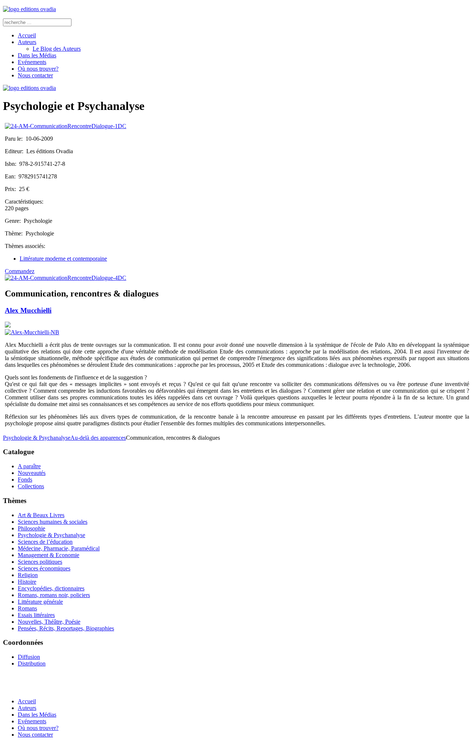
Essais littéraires (36, 615)
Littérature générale (40, 602)
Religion (28, 575)
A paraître (29, 466)
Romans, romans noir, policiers (54, 595)
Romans (27, 608)
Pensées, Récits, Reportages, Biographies (66, 628)
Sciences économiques (44, 568)
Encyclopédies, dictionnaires (51, 588)
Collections (31, 486)
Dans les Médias (37, 55)
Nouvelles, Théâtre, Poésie (49, 622)
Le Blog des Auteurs (57, 49)
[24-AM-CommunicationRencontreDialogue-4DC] (65, 278)
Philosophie (31, 528)
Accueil (27, 35)
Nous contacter (35, 75)
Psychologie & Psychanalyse (36, 438)
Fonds (25, 479)
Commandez (19, 271)
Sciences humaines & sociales (52, 522)
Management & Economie (48, 555)
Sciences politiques (40, 562)
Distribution (32, 663)
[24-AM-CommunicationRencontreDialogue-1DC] (65, 126)
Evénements (32, 62)
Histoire (27, 582)
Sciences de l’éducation (45, 542)
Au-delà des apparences (98, 438)
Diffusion (29, 657)
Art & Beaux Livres (41, 515)
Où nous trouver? (38, 69)
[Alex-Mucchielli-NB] (32, 332)
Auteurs (27, 42)
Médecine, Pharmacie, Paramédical (59, 548)
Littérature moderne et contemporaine (63, 258)
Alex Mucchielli (28, 310)
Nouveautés (32, 473)
